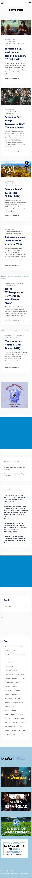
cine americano (9, 654)
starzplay (22, 730)
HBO (13, 706)
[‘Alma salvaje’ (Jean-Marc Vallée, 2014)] (16, 177)
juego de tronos (10, 714)
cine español (9, 666)
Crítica (18, 682)
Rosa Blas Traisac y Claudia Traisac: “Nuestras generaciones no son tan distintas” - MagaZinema (15, 508)
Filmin (6, 706)
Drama (7, 694)
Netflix (17, 43)
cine (15, 650)
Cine (14, 43)
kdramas (7, 718)
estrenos (7, 702)
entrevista (15, 694)
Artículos (9, 43)
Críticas (12, 113)
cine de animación (10, 662)
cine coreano (9, 658)
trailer (15, 734)
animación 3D (18, 646)
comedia (22, 678)
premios (23, 722)
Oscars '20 (8, 45)
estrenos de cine (18, 702)
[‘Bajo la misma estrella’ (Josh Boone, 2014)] (14, 331)
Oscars (22, 43)
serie (20, 726)
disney (15, 686)
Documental (8, 690)
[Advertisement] (16, 433)
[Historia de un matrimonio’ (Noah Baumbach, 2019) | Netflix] (16, 34)
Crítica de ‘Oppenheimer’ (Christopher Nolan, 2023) (15, 541)
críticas (7, 686)
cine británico (22, 654)
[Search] (26, 605)
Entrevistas (8, 698)
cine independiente (11, 678)
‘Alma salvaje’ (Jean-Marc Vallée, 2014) (13, 193)
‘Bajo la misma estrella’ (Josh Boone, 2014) (13, 345)
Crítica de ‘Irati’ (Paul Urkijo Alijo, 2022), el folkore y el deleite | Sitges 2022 (15, 530)
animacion (8, 646)
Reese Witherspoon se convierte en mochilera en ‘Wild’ (14, 296)
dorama (17, 690)
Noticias (12, 285)
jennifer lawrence (10, 710)
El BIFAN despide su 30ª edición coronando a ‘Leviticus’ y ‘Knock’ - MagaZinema (14, 525)
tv (20, 734)
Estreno (17, 698)
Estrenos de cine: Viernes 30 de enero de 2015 (15, 241)
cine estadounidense (11, 670)
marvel (16, 718)
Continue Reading (11, 78)
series (7, 730)
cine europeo (9, 674)
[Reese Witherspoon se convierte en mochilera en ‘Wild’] (16, 278)
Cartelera (10, 233)
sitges (14, 730)
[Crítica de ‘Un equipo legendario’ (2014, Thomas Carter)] (16, 104)
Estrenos (17, 185)
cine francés (20, 674)
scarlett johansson (10, 726)
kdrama (20, 714)
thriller (7, 734)
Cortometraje (9, 682)
